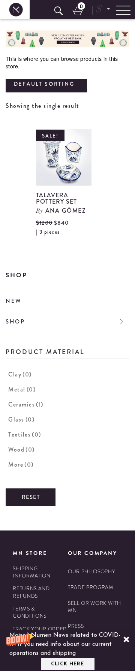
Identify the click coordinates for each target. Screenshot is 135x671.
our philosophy (91, 571)
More (21, 464)
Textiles (24, 434)
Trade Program (91, 587)
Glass (21, 419)
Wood (21, 449)
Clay (20, 374)
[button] (67, 650)
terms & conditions (29, 612)
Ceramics (26, 404)
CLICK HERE (67, 664)
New (14, 301)
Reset (31, 497)
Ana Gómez (65, 210)
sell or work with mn (94, 607)
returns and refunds (31, 592)
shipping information (31, 572)
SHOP (15, 321)
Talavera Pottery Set (56, 198)
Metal (22, 389)
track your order (40, 629)
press (76, 626)
